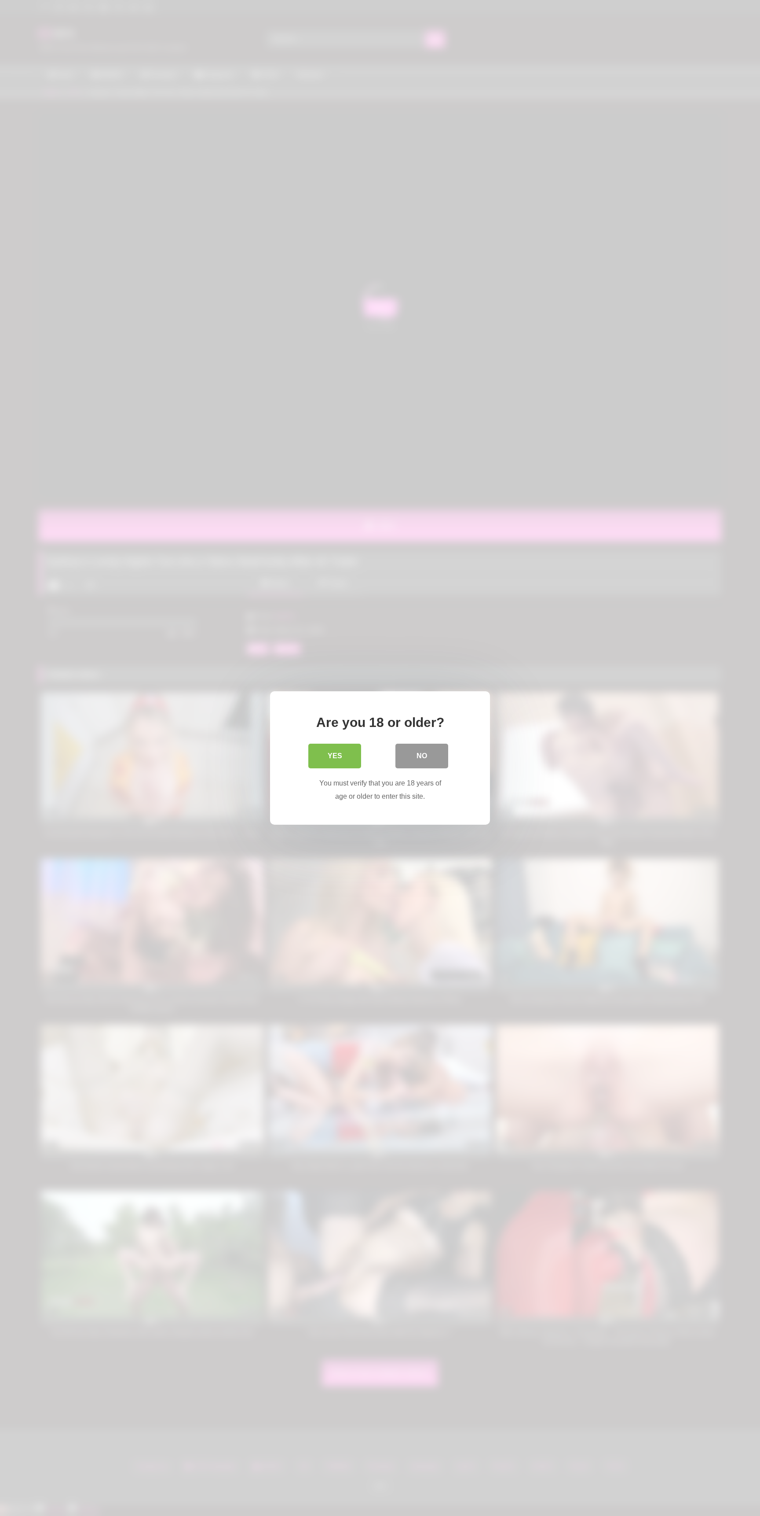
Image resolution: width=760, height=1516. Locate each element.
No (422, 756)
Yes (335, 756)
